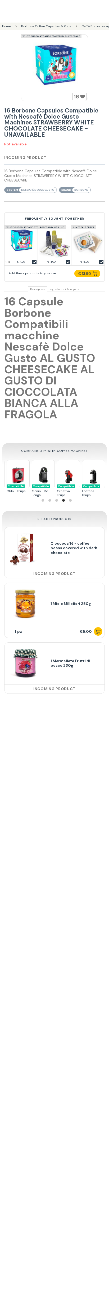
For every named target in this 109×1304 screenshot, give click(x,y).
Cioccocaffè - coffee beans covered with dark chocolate (74, 548)
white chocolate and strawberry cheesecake (51, 36)
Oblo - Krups (15, 488)
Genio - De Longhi (39, 490)
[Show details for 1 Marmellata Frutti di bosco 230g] (25, 664)
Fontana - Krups (89, 490)
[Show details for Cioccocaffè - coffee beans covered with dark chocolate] (25, 548)
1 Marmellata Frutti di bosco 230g (70, 663)
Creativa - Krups (64, 490)
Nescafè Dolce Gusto (37, 190)
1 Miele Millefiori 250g (71, 603)
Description (37, 289)
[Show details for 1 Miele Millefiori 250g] (25, 604)
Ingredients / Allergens (64, 289)
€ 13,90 (84, 273)
